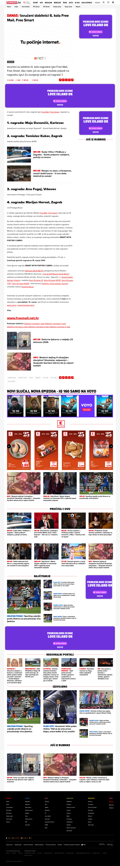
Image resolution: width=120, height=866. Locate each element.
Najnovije (111, 805)
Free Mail (45, 378)
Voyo (46, 828)
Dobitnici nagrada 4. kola (38, 326)
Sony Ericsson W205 (20, 283)
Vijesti (9, 7)
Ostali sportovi (28, 819)
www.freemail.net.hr (26, 305)
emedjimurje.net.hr (29, 853)
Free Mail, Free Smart (50, 112)
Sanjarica (111, 808)
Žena (65, 2)
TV (45, 813)
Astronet (90, 801)
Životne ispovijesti (71, 828)
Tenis (26, 816)
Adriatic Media (22, 378)
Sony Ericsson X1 (36, 280)
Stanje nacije (57, 7)
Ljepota (68, 810)
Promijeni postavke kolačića (72, 845)
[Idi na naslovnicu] (27, 4)
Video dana (91, 825)
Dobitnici (38, 378)
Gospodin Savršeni (49, 822)
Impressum (9, 845)
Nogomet (27, 801)
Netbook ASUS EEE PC (34, 270)
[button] (9, 397)
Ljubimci (69, 813)
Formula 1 (27, 825)
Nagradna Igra (12, 378)
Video (111, 801)
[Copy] (72, 80)
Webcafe (57, 2)
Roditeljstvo (70, 822)
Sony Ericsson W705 (52, 280)
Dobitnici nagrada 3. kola (17, 326)
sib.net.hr (39, 853)
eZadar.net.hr (96, 853)
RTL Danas (36, 7)
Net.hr (26, 80)
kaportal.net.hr (48, 853)
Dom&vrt (69, 804)
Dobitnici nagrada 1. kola (34, 323)
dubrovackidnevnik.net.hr (83, 853)
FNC (26, 822)
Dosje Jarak (68, 7)
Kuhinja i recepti (71, 807)
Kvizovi (89, 822)
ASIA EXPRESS (86, 3)
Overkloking (91, 813)
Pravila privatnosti (51, 845)
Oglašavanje (18, 845)
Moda (68, 816)
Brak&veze (69, 801)
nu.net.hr (104, 853)
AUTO (71, 3)
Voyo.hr (20, 853)
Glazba (46, 807)
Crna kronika (25, 7)
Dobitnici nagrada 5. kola (59, 326)
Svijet (16, 7)
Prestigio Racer (27, 286)
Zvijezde (47, 801)
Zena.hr (14, 853)
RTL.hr (8, 853)
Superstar (47, 819)
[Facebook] (60, 80)
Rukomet (27, 804)
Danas (8, 798)
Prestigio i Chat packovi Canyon (55, 283)
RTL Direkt (46, 7)
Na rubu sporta (29, 810)
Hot (41, 2)
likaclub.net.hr (28, 855)
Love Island (48, 816)
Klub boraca (28, 807)
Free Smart (54, 378)
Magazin (48, 2)
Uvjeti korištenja (28, 845)
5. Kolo (31, 378)
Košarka (27, 813)
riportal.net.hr (70, 853)
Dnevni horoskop (92, 807)
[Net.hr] (110, 845)
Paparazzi (47, 810)
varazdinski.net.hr (59, 853)
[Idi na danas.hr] (14, 2)
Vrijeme (78, 7)
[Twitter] (63, 80)
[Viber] (69, 80)
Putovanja (69, 819)
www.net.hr (12, 305)
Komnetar (90, 810)
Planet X (90, 816)
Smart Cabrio (11, 381)
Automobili (69, 831)
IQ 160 (77, 3)
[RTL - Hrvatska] (102, 845)
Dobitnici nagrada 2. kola (55, 323)
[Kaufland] (60, 424)
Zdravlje (69, 825)
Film (46, 804)
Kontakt (60, 845)
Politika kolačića (39, 845)
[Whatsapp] (66, 80)
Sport (35, 2)
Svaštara (90, 819)
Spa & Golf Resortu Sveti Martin (56, 273)
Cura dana (90, 804)
